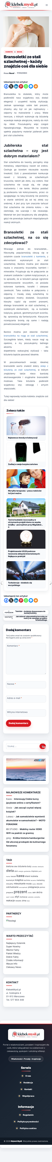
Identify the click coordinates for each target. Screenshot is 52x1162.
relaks (30, 892)
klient (27, 876)
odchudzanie (12, 887)
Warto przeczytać (19, 935)
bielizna (10, 866)
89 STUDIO (12, 829)
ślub (28, 901)
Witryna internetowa (17, 712)
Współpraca (28, 1096)
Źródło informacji (14, 960)
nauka (34, 884)
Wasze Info (11, 963)
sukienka (31, 897)
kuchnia (27, 880)
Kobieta (9, 52)
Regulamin (28, 1115)
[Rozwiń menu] (46, 5)
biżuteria (22, 866)
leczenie (33, 880)
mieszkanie (19, 883)
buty (29, 866)
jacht (40, 871)
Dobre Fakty (12, 957)
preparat (9, 892)
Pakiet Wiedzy (13, 953)
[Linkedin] (16, 86)
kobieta (34, 876)
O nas (28, 1076)
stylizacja (23, 897)
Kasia (9, 799)
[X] (11, 86)
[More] (36, 86)
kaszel (13, 876)
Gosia (9, 807)
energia (21, 871)
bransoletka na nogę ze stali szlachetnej (26, 335)
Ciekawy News (13, 967)
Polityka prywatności (28, 1121)
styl (17, 896)
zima (24, 900)
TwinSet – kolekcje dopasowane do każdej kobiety (25, 612)
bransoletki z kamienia (33, 256)
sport (8, 897)
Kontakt (28, 1089)
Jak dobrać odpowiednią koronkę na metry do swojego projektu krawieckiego (26, 618)
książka (19, 880)
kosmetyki (10, 880)
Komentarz (13, 646)
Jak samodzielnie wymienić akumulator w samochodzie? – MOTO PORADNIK (25, 820)
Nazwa (11, 684)
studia (12, 897)
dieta (10, 871)
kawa (20, 876)
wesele (18, 901)
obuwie (39, 884)
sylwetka (37, 897)
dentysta (41, 866)
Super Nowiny (13, 946)
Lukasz (9, 816)
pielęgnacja (33, 887)
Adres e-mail (14, 698)
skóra (39, 892)
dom (16, 871)
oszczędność (23, 887)
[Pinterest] (21, 86)
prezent (20, 892)
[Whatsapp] (26, 86)
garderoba (27, 871)
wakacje (10, 900)
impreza (34, 871)
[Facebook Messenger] (31, 86)
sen (34, 892)
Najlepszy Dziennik (15, 943)
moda (29, 883)
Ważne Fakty (12, 950)
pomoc (42, 887)
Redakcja (28, 1082)
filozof (11, 73)
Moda (19, 52)
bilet (16, 866)
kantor (8, 876)
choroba (34, 866)
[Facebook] (6, 86)
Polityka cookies (28, 1128)
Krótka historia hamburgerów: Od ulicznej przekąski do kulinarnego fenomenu (26, 842)
